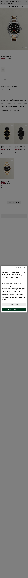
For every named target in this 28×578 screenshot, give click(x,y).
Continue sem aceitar (20, 267)
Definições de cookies (14, 304)
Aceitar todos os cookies (14, 309)
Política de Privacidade (11, 297)
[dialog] (14, 289)
